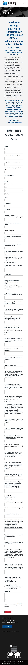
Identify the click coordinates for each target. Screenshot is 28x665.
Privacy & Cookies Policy (16, 661)
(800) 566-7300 (11, 620)
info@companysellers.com (11, 622)
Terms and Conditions (6, 661)
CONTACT (7, 626)
